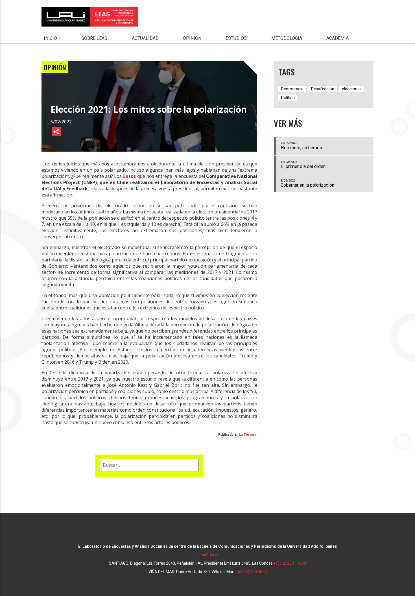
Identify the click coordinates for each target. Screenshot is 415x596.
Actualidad (145, 38)
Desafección (322, 89)
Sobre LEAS (94, 38)
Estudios (236, 38)
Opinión (192, 38)
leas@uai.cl (208, 555)
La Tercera (247, 434)
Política (288, 97)
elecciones (352, 89)
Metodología (286, 38)
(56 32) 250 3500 (252, 571)
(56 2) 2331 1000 (291, 563)
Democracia (292, 89)
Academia (337, 38)
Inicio (50, 38)
